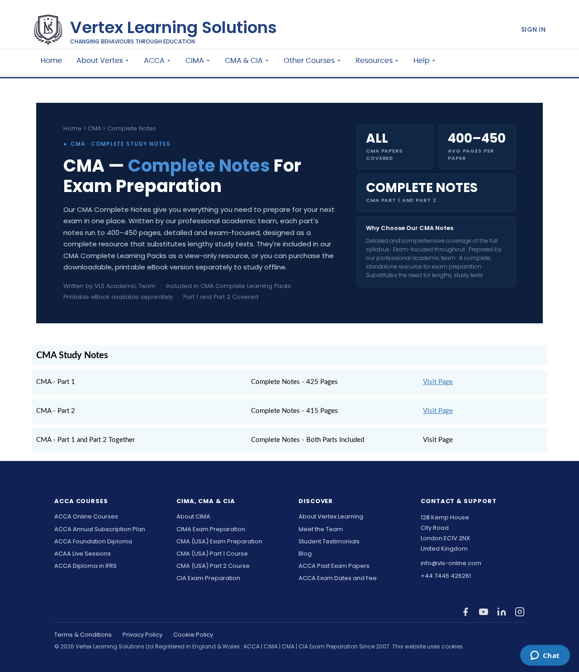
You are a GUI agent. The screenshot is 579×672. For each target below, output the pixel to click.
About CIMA (193, 517)
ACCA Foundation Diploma (93, 542)
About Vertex (99, 60)
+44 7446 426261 (446, 576)
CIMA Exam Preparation (210, 529)
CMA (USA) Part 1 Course (212, 554)
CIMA (194, 60)
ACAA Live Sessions (82, 554)
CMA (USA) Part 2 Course (213, 566)
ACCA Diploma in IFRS (85, 566)
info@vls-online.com (451, 563)
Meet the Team (321, 529)
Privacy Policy (142, 635)
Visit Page (438, 382)
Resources (374, 60)
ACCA (154, 60)
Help (421, 60)
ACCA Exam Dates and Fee (338, 578)
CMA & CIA (244, 60)
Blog (305, 554)
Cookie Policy (193, 635)
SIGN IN (533, 29)
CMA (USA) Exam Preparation (219, 542)
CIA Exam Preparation (208, 578)
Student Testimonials (329, 542)
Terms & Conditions (83, 635)
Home (51, 60)
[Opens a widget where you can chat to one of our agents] (545, 656)
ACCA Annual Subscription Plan (99, 529)
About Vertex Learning (331, 517)
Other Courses (309, 60)
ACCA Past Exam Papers (334, 566)
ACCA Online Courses (86, 517)
